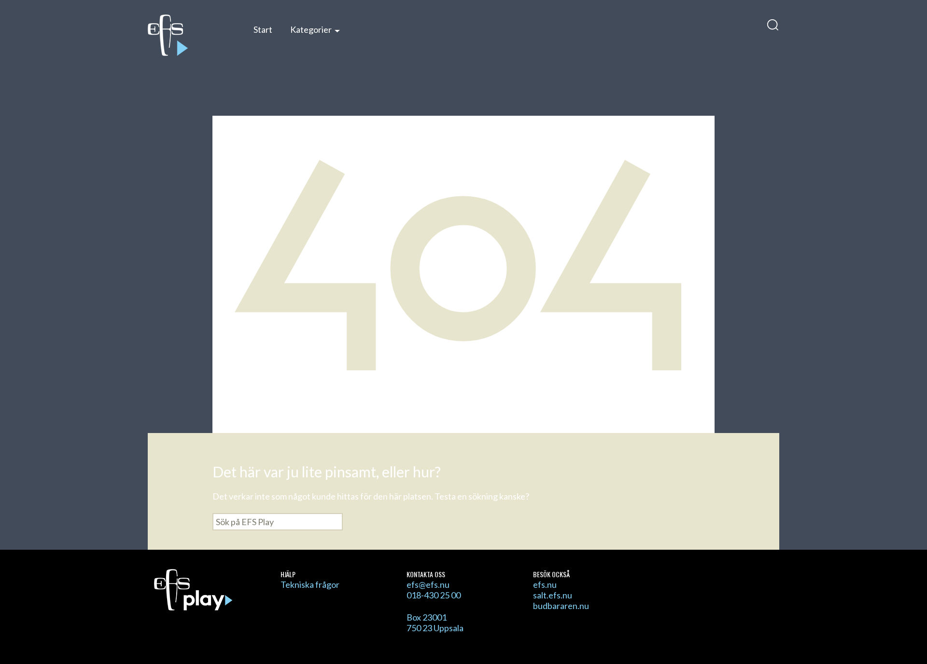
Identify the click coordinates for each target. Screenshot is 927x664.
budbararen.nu (561, 605)
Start (262, 29)
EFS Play (190, 35)
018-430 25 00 (434, 595)
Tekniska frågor (310, 584)
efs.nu (545, 584)
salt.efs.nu (552, 595)
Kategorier (311, 29)
